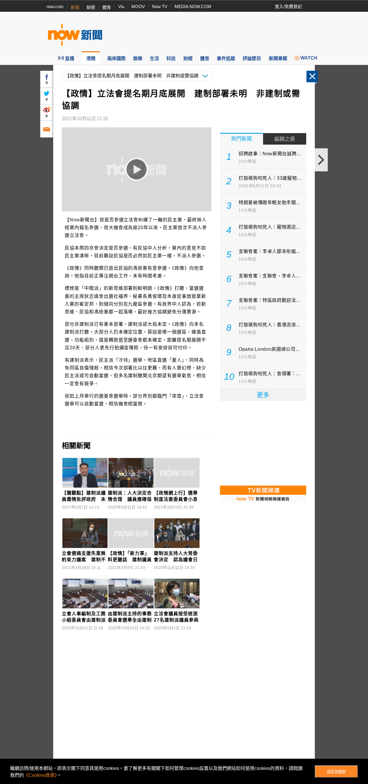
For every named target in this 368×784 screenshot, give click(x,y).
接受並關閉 (336, 772)
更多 (263, 394)
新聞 (75, 7)
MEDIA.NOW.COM (193, 6)
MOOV (138, 6)
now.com (55, 6)
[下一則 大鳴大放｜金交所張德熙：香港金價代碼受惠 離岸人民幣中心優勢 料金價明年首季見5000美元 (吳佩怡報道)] (321, 159)
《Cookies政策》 (40, 775)
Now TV (159, 6)
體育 (106, 7)
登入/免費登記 (288, 6)
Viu (121, 6)
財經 (91, 7)
